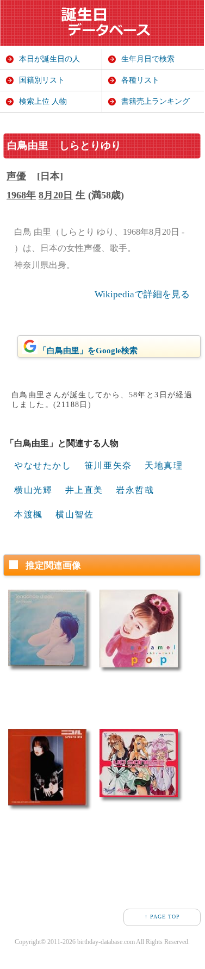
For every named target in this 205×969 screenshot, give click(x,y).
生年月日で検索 (148, 59)
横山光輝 (33, 490)
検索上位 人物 (43, 101)
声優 (16, 176)
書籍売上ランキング (155, 101)
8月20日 (56, 195)
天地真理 (164, 465)
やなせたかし (43, 465)
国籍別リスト (42, 80)
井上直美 (84, 490)
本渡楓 (28, 514)
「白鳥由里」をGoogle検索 (88, 350)
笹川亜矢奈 (108, 465)
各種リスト (140, 80)
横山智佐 (74, 514)
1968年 (21, 195)
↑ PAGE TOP (162, 917)
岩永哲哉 (135, 490)
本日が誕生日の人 (49, 59)
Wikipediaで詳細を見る (142, 294)
